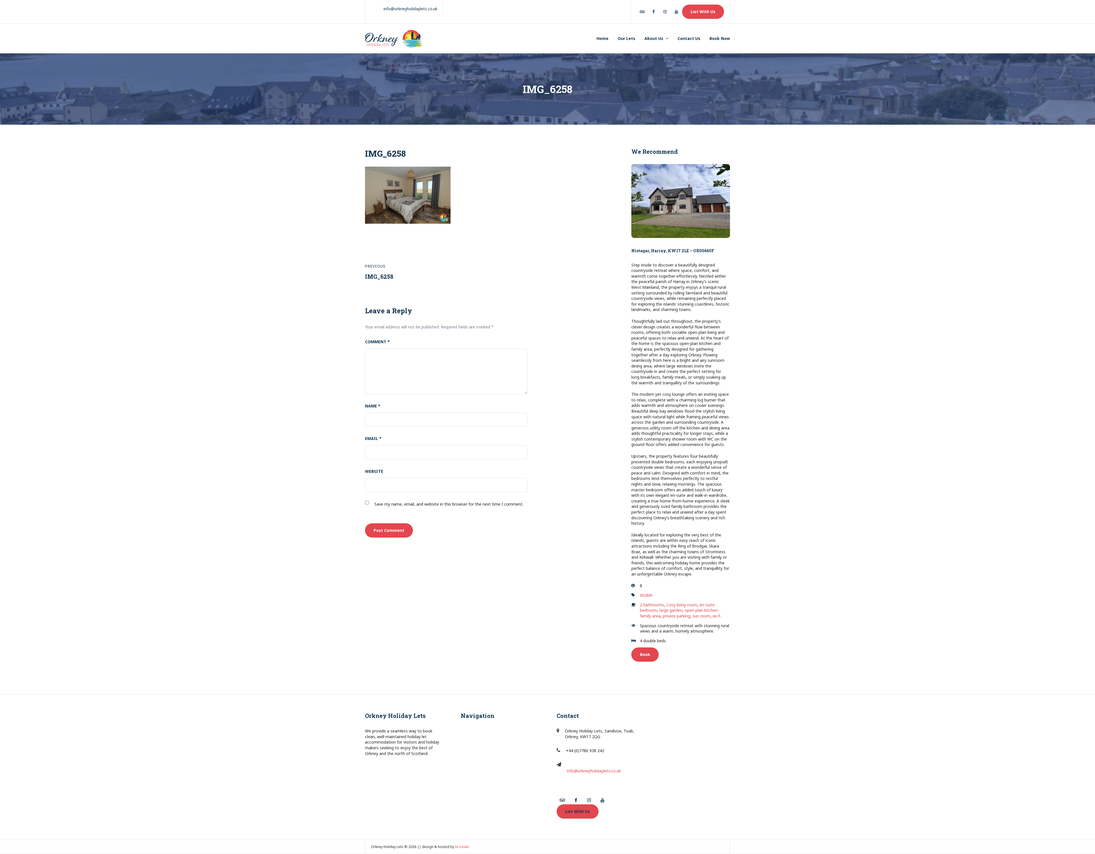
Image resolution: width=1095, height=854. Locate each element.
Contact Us (689, 38)
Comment (377, 341)
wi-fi (716, 616)
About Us (653, 38)
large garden (670, 610)
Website (374, 471)
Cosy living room (681, 604)
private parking (676, 616)
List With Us (703, 11)
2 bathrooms (652, 604)
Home (603, 38)
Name (372, 406)
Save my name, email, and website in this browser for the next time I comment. (448, 504)
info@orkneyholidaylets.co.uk (594, 771)
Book (645, 654)
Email (373, 438)
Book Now (719, 38)
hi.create (462, 846)
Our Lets (626, 38)
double (646, 595)
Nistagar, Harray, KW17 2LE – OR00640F (672, 250)
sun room (701, 616)
